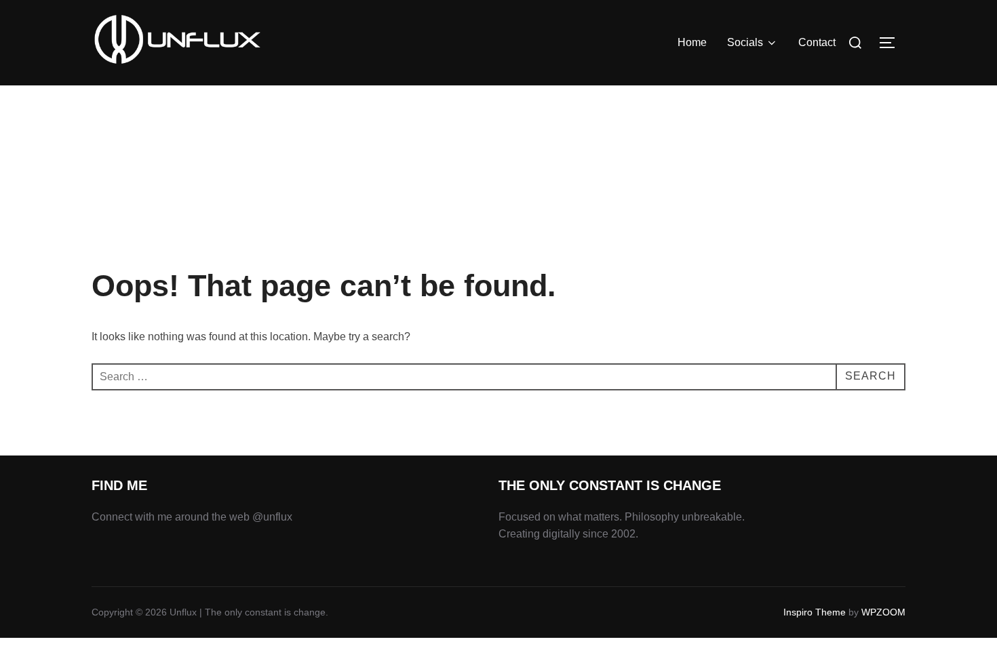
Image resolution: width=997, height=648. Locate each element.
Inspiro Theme (814, 612)
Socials (745, 42)
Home (692, 42)
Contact (817, 42)
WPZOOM (883, 612)
